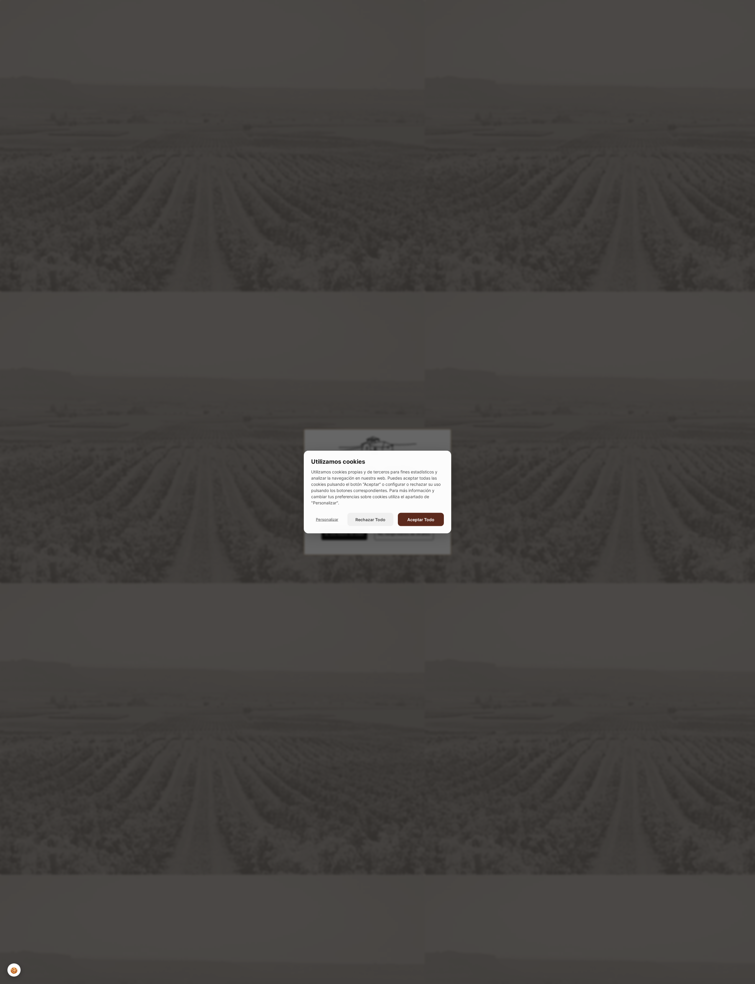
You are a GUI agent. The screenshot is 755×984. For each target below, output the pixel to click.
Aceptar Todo (420, 519)
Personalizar (327, 519)
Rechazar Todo (370, 519)
